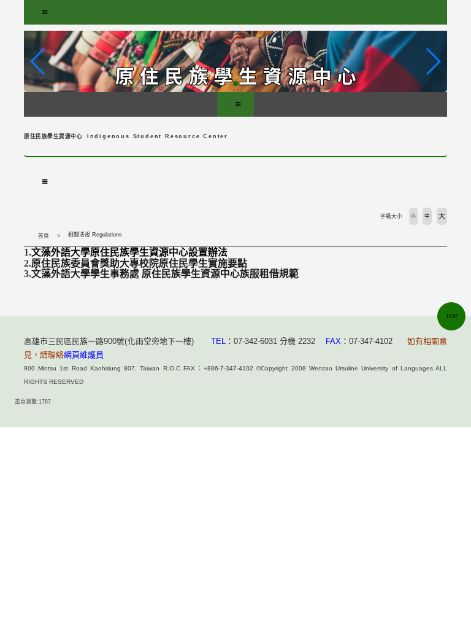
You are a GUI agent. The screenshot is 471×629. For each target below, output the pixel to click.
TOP (452, 316)
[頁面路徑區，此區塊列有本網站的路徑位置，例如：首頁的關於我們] (27, 236)
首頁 (43, 236)
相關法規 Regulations (95, 235)
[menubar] (44, 12)
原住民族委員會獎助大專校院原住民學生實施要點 (139, 263)
